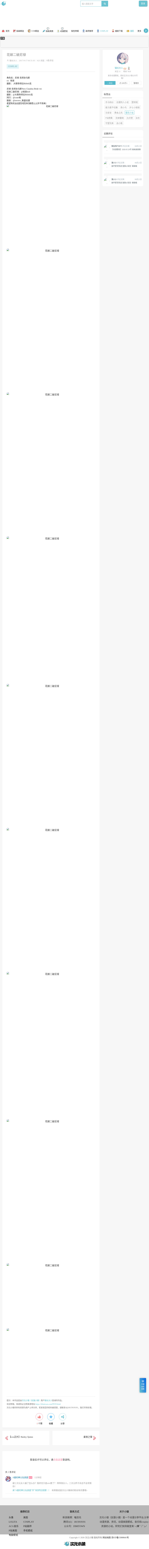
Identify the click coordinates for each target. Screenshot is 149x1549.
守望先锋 (109, 123)
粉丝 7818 (127, 72)
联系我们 (50, 3)
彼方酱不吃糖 (111, 107)
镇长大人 (13, 60)
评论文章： (121, 146)
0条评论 (50, 60)
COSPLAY (12, 66)
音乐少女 (129, 113)
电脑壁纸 (13, 1535)
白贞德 (130, 118)
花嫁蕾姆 (120, 118)
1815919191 (80, 1522)
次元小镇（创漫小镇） (31, 1400)
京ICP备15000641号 (120, 1537)
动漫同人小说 (122, 102)
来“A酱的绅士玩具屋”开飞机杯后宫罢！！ (31, 1490)
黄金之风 (118, 113)
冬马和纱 (109, 102)
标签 (58, 3)
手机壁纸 (28, 1530)
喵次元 (77, 1517)
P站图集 (109, 118)
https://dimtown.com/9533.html (48, 1404)
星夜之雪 (88, 1437)
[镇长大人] (123, 58)
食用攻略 (40, 3)
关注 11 (117, 72)
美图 (25, 1517)
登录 (143, 3)
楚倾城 (135, 102)
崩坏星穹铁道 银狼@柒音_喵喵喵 (124, 166)
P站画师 (27, 1526)
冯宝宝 (108, 113)
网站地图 (107, 1537)
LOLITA (13, 1522)
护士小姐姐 (135, 107)
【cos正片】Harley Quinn (21, 1437)
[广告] (74, 47)
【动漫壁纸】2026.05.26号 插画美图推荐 (126, 149)
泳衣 (138, 118)
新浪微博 (30, 3)
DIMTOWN (79, 1526)
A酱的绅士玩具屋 (20, 1477)
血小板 (119, 123)
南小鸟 (123, 107)
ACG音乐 (13, 1526)
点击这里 (58, 1459)
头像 (11, 1517)
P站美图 (13, 1530)
